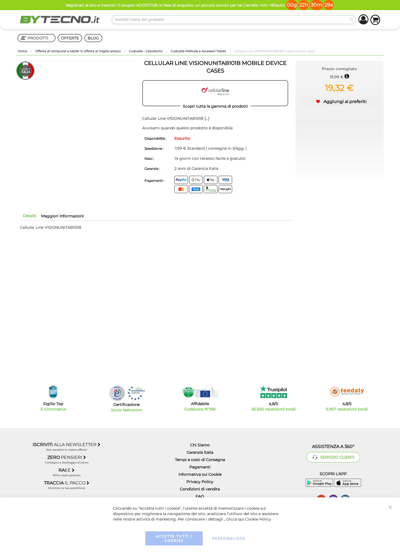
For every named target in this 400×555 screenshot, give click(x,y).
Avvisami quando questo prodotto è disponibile (187, 128)
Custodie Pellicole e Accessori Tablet (199, 51)
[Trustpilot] (273, 392)
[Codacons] (200, 392)
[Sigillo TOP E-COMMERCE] (53, 392)
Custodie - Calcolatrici (146, 51)
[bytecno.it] (60, 20)
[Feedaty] (347, 392)
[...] (206, 118)
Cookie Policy (258, 519)
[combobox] (234, 19)
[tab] (29, 215)
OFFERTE (70, 38)
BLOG (93, 38)
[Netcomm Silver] (117, 393)
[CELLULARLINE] (215, 93)
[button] (339, 101)
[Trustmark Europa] (136, 393)
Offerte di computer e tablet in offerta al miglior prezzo (78, 51)
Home (23, 51)
